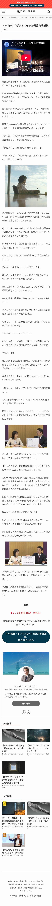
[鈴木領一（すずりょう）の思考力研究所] (26, 11)
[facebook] (24, 712)
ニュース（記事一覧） (36, 881)
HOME (10, 881)
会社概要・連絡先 (16, 888)
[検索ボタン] (48, 11)
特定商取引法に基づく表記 (33, 888)
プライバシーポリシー (26, 891)
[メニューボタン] (3, 11)
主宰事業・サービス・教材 (17, 884)
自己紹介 (26, 704)
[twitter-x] (28, 712)
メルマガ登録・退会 (21, 881)
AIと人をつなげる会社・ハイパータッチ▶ (27, 6)
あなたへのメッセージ (36, 884)
